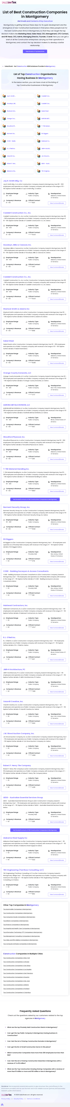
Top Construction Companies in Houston (16, 977)
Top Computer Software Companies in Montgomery (20, 944)
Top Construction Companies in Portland (16, 989)
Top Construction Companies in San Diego (16, 966)
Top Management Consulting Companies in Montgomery (21, 936)
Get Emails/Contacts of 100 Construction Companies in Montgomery (35, 499)
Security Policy (18, 1099)
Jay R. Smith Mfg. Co (12, 181)
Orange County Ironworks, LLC (17, 373)
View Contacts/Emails (57, 203)
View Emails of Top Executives (35, 51)
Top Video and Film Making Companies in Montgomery (20, 940)
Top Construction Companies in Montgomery (17, 913)
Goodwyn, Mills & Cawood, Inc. (17, 245)
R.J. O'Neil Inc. (9, 637)
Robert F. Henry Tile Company (17, 765)
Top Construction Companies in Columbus (17, 992)
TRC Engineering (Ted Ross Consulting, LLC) (23, 870)
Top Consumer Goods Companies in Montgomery (19, 917)
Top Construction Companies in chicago (16, 962)
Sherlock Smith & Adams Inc (16, 309)
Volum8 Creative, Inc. (13, 701)
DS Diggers (8, 539)
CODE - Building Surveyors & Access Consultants (26, 571)
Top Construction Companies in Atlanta (16, 985)
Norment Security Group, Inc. (16, 507)
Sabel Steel (8, 341)
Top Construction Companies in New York (16, 958)
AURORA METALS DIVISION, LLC (16, 405)
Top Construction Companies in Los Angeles (17, 969)
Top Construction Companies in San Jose (16, 981)
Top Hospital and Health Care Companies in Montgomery (21, 928)
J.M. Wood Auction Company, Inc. (18, 733)
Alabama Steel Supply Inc (15, 838)
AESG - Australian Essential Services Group (23, 797)
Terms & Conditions (33, 1099)
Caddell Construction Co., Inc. (17, 213)
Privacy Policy (5, 1099)
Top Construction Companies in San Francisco (18, 973)
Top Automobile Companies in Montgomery (17, 909)
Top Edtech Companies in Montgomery (15, 921)
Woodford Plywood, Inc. (14, 437)
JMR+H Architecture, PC (14, 669)
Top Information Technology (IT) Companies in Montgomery (22, 932)
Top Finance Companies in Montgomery (16, 925)
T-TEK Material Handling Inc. (16, 469)
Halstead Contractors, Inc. (15, 605)
